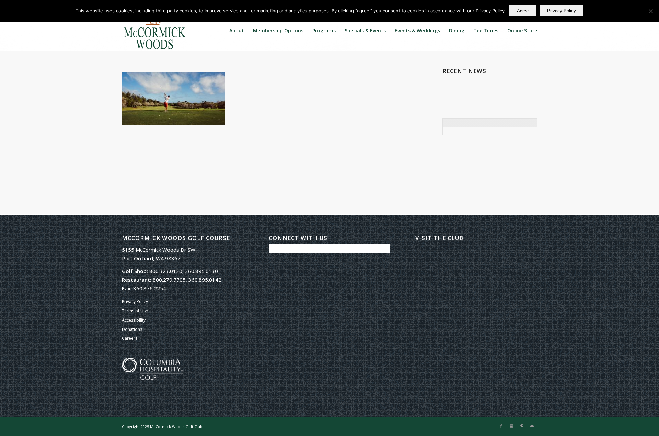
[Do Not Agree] (650, 11)
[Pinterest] (522, 426)
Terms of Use (135, 311)
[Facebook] (501, 426)
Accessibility (134, 320)
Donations (132, 329)
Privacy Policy (135, 301)
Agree (523, 10)
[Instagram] (511, 426)
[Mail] (532, 426)
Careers (129, 338)
